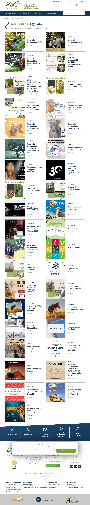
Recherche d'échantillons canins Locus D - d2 (33, 127)
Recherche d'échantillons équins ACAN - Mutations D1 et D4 (33, 148)
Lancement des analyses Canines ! (34, 189)
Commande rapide (28, 484)
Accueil (7, 18)
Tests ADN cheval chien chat (13, 482)
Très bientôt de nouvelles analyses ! (75, 308)
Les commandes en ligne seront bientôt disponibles (34, 392)
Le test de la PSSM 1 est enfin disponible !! (34, 308)
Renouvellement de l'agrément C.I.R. (75, 148)
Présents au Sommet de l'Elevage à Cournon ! (31, 288)
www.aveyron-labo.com (64, 474)
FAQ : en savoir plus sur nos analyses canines (33, 107)
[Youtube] (75, 466)
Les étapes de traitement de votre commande (35, 487)
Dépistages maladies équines (12, 491)
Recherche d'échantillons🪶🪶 (34, 41)
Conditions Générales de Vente (75, 487)
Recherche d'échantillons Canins (32, 328)
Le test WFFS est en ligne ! (33, 268)
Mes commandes (27, 482)
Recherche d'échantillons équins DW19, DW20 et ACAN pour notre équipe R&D (75, 369)
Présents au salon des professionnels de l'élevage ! (75, 392)
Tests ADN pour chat (10, 487)
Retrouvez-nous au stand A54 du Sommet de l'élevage (34, 411)
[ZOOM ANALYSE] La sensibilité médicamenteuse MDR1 (74, 62)
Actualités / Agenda (17, 18)
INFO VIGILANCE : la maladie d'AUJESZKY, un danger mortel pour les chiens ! (34, 85)
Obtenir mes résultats (28, 486)
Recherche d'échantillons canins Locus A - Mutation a (33, 248)
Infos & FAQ (38, 13)
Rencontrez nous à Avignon (34, 370)
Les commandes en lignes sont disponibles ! (75, 348)
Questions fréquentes (55, 486)
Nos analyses (11, 13)
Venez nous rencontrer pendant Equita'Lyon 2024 (74, 169)
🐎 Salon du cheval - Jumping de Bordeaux (34, 169)
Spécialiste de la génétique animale (31, 6)
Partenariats (72, 229)
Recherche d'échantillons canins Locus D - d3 (74, 127)
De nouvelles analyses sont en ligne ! (74, 189)
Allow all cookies (66, 450)
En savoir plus (53, 482)
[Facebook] (71, 466)
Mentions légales (71, 484)
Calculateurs (51, 13)
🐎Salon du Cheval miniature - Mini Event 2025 (75, 107)
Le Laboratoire (25, 13)
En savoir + (30, 45)
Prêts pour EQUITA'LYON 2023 (33, 209)
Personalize (45, 450)
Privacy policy (45, 446)
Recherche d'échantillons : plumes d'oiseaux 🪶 (33, 62)
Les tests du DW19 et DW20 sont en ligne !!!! (75, 288)
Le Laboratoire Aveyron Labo (57, 484)
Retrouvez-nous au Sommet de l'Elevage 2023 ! (34, 229)
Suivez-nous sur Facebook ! (74, 328)
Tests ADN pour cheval (11, 484)
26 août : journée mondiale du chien (75, 85)
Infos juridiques (71, 482)
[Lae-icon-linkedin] (79, 466)
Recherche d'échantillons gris (75, 41)
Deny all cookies (24, 450)
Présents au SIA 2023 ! (74, 249)
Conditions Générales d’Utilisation (76, 486)
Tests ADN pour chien (11, 486)
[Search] (83, 13)
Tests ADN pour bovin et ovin (13, 489)
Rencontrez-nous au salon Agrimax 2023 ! (74, 209)
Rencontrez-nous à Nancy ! (34, 348)
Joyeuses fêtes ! (74, 269)
